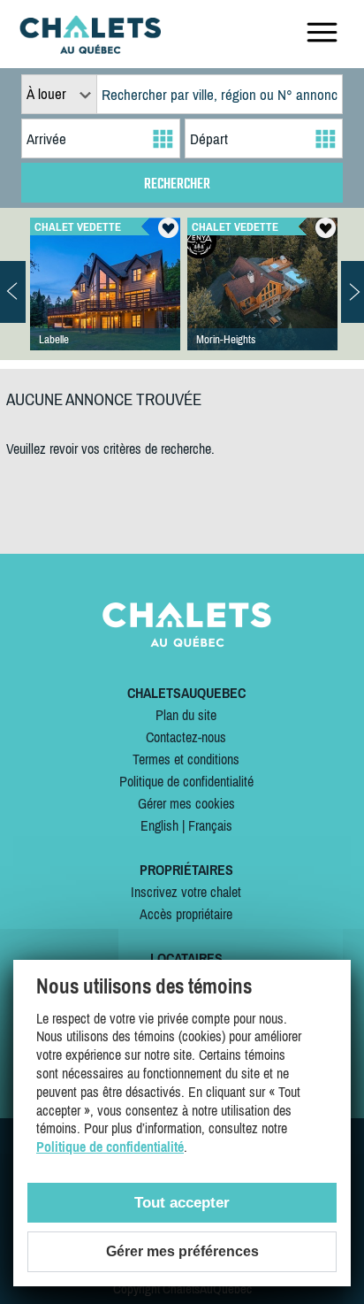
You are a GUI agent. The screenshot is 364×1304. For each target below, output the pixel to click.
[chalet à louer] (90, 49)
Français (210, 825)
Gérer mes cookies (186, 803)
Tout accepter (182, 1202)
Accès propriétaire (186, 914)
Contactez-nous (186, 737)
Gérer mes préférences (182, 1251)
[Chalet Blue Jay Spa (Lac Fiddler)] (262, 301)
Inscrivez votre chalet (186, 892)
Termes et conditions (186, 759)
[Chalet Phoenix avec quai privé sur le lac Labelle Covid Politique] (105, 301)
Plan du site (185, 715)
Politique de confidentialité (186, 781)
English (159, 825)
